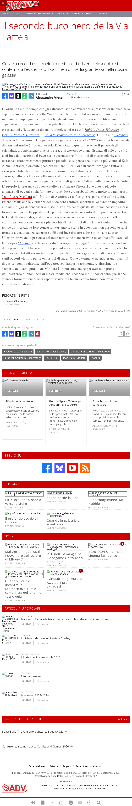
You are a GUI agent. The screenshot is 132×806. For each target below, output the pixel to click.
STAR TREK (26, 673)
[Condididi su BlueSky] (11, 96)
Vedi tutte (123, 719)
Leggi (29, 624)
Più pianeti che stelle (19, 401)
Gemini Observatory (17, 301)
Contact (15, 319)
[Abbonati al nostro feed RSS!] (85, 468)
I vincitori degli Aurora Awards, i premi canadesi (64, 582)
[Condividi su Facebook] (5, 96)
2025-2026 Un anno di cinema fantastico (106, 553)
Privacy (54, 766)
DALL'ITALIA (26, 616)
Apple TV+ (63, 13)
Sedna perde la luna (63, 497)
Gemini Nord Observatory (21, 134)
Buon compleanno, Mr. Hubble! (106, 502)
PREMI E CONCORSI (30, 654)
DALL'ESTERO (27, 692)
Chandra (24, 243)
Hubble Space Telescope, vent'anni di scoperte (65, 403)
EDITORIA (55, 391)
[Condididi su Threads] (18, 96)
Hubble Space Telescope (102, 129)
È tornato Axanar (31, 676)
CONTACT (12, 391)
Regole (67, 766)
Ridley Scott (106, 13)
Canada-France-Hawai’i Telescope (70, 134)
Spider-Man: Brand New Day (39, 13)
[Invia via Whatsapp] (25, 96)
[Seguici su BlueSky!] (59, 468)
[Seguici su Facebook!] (47, 468)
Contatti (98, 766)
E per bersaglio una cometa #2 (105, 403)
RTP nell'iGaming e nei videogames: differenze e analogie (65, 558)
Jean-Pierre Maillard (17, 196)
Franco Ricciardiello (83, 13)
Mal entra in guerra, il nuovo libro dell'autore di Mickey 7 (23, 555)
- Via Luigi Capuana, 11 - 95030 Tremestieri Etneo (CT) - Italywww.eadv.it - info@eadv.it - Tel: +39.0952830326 (79, 787)
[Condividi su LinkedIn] (31, 96)
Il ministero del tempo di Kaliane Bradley (45, 638)
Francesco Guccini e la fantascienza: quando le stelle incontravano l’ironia (65, 619)
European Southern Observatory (22, 357)
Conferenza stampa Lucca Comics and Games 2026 (35, 746)
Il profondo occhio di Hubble (21, 520)
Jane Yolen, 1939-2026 (35, 695)
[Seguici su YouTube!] (72, 468)
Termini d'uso (37, 766)
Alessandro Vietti (49, 97)
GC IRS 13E (93, 140)
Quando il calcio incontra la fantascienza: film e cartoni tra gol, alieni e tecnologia (23, 588)
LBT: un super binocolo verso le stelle (23, 502)
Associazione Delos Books (56, 775)
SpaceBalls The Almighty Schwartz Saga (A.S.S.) (33, 731)
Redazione (82, 766)
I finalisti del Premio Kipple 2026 (40, 657)
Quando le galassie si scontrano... (63, 522)
